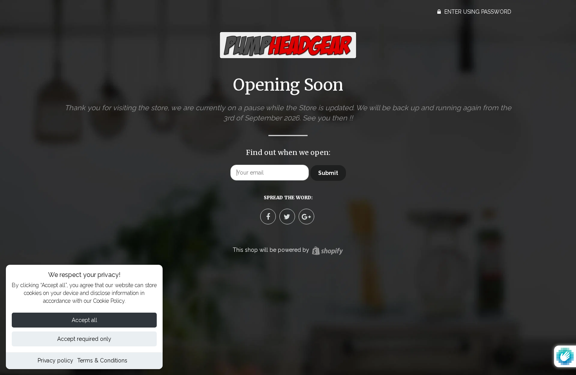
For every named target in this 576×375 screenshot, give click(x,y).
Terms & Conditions (102, 360)
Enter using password (477, 12)
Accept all (84, 320)
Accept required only (84, 339)
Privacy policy (55, 360)
